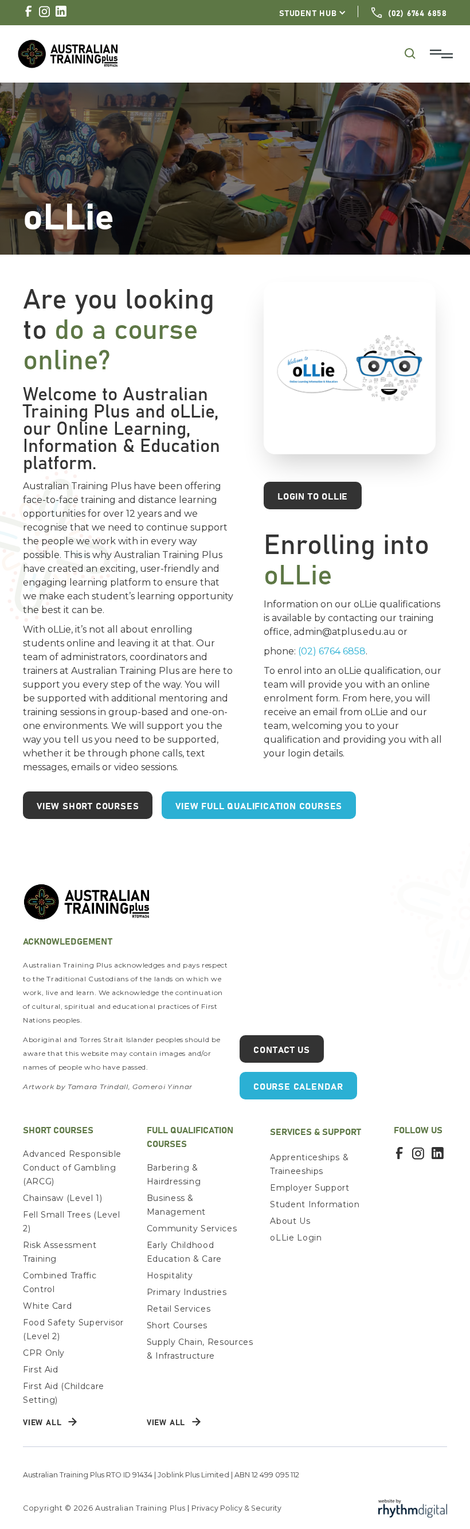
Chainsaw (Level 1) (63, 1198)
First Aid (40, 1369)
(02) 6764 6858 (332, 651)
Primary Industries (187, 1292)
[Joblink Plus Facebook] (28, 11)
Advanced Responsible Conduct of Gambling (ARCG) (72, 1168)
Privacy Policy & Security (236, 1508)
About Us (290, 1221)
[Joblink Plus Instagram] (44, 11)
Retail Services (179, 1309)
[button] (312, 12)
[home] (208, 53)
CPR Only (44, 1353)
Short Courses (177, 1325)
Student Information (314, 1204)
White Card (47, 1306)
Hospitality (170, 1275)
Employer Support (309, 1188)
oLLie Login (296, 1237)
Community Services (192, 1228)
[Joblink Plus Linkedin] (60, 11)
